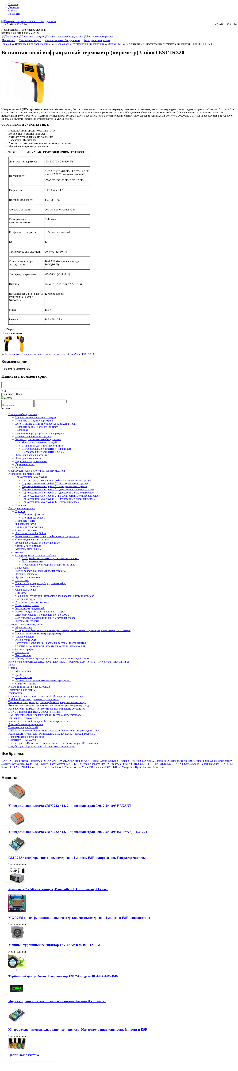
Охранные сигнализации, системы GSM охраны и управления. (46, 696)
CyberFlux (135, 760)
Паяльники (8, 40)
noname (95, 763)
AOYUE (62, 760)
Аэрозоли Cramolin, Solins (30, 533)
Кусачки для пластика (28, 577)
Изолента (20, 505)
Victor (54, 767)
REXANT (177, 763)
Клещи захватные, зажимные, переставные (41, 570)
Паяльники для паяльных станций (42, 445)
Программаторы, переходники (26, 736)
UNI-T (23, 767)
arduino (79, 760)
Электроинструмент (27, 605)
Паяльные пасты (25, 520)
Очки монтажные (25, 683)
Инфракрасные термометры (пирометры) (79, 43)
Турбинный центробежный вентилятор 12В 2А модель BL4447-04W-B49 (63, 976)
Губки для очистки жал (29, 526)
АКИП (108, 767)
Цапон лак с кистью (23, 1055)
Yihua (85, 767)
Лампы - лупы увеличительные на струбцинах (43, 680)
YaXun (77, 767)
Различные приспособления (32, 602)
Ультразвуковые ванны (21, 689)
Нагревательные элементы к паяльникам (46, 448)
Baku (96, 760)
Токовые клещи (24, 636)
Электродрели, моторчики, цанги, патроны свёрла (45, 617)
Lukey (52, 763)
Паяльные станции (30, 40)
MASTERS (72, 763)
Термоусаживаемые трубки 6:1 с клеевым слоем (50, 501)
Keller (44, 763)
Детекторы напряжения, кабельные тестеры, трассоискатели (51, 642)
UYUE (47, 767)
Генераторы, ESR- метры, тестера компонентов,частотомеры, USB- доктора (53, 743)
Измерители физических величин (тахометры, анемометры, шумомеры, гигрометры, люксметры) (73, 630)
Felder (198, 760)
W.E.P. (62, 767)
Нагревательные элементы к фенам (43, 451)
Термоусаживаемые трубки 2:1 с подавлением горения (54, 486)
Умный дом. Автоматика (23, 717)
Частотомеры (23, 655)
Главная (13, 4)
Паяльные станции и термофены (34, 420)
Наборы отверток (32, 561)
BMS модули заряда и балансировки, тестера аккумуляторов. (44, 714)
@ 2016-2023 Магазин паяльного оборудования (29, 1061)
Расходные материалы (97, 40)
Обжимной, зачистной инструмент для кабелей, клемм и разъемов (54, 595)
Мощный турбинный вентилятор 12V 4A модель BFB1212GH (55, 945)
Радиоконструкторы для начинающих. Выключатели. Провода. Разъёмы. (51, 733)
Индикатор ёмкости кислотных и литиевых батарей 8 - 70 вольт (57, 1001)
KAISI (36, 763)
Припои (20, 511)
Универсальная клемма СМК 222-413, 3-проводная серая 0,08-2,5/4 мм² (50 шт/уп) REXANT (78, 832)
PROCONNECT (142, 763)
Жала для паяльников (28, 458)
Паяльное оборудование (22, 414)
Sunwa (5, 767)
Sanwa (188, 763)
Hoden (16, 760)
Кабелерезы (22, 567)
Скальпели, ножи (25, 589)
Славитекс (158, 767)
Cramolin (124, 760)
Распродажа (15, 692)
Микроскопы (23, 671)
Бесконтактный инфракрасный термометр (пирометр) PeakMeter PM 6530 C (50, 354)
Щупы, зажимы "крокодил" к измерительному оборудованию (52, 658)
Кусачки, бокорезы (26, 573)
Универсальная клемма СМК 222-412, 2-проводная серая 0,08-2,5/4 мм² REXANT (69, 805)
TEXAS (14, 767)
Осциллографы (24, 649)
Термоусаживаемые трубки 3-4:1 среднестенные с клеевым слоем (61, 495)
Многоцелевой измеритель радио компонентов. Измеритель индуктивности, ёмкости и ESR (77, 1029)
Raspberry (34, 760)
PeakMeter (116, 763)
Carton (103, 760)
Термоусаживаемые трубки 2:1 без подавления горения (55, 483)
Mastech (61, 763)
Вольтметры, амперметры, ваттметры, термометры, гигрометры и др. (49, 705)
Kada (29, 763)
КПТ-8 (117, 767)
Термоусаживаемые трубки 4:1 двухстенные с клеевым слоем (58, 498)
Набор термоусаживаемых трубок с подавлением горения (56, 480)
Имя (3, 390)
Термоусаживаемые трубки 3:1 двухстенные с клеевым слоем (58, 492)
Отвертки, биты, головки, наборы (35, 555)
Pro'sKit (127, 763)
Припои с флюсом (33, 514)
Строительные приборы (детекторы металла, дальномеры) (50, 645)
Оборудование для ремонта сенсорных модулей (36, 470)
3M (54, 760)
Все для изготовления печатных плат (37, 542)
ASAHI (88, 760)
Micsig (25, 760)
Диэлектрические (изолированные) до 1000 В (42, 614)
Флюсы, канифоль (26, 523)
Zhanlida (98, 767)
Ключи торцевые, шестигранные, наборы (40, 611)
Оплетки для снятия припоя (32, 539)
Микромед (128, 767)
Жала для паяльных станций (32, 454)
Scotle (195, 763)
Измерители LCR (25, 639)
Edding (159, 760)
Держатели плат (24, 464)
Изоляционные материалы (24, 473)
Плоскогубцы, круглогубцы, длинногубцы (40, 583)
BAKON (6, 760)
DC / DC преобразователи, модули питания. (34, 711)
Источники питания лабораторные (29, 686)
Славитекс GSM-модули (22, 739)
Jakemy (5, 763)
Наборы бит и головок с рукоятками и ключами (50, 558)
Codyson (113, 760)
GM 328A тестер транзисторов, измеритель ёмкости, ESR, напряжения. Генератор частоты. (77, 857)
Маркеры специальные (29, 548)
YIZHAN (46, 760)
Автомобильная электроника (25, 724)
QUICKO (165, 763)
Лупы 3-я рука (23, 677)
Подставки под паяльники (31, 461)
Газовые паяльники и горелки (33, 436)
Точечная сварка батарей (23, 727)
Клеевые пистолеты (27, 620)
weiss (70, 767)
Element (174, 760)
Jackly (228, 760)
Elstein (183, 760)
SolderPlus (206, 763)
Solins (215, 763)
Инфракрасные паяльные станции (35, 417)
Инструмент (15, 552)
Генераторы (22, 652)
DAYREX (148, 760)
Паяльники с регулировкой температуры (39, 433)
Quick (155, 763)
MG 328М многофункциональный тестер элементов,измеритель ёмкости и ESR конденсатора (79, 917)
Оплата (12, 10)
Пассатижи (22, 580)
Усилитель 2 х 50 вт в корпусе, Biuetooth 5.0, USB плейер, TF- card (58, 889)
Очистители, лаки (26, 530)
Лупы (18, 674)
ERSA (191, 760)
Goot (213, 760)
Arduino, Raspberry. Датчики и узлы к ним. (33, 699)
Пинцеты (20, 592)
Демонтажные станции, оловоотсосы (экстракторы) (46, 423)
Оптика (12, 667)
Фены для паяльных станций (39, 442)
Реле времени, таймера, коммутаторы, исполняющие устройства (46, 708)
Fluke (206, 760)
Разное (19, 467)
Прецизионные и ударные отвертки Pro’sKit (48, 564)
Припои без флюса (33, 517)
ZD (91, 767)
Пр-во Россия (143, 767)
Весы (11, 664)
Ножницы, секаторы (27, 586)
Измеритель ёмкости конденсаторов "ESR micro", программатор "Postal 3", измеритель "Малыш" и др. (69, 661)
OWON (105, 763)
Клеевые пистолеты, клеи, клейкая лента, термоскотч (47, 536)
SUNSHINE (227, 763)
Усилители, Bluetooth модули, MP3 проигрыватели (38, 721)
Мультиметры (23, 627)
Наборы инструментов (28, 599)
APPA (70, 760)
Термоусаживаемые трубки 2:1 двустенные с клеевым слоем (58, 489)
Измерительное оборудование (62, 40)
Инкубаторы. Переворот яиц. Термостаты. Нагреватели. (41, 746)
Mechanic (85, 763)
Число (19, 394)
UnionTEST (115, 43)
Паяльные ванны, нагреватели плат (36, 426)
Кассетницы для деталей (30, 608)
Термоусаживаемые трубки (31, 476)
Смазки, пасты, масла (28, 545)
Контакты (14, 13)
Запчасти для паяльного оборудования (38, 439)
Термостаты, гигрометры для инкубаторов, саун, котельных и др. (47, 702)
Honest (220, 760)
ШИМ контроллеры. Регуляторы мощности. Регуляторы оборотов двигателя (53, 730)
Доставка (13, 7)
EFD (166, 760)
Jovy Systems (17, 763)
